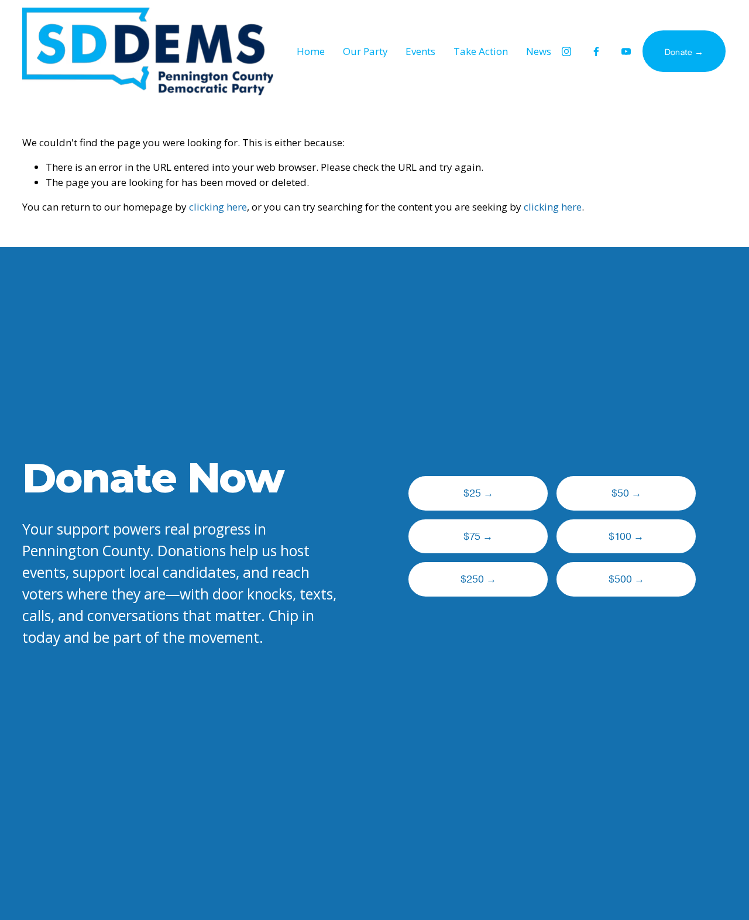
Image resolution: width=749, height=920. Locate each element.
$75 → (478, 536)
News (538, 51)
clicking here (218, 206)
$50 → (626, 493)
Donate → (684, 51)
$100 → (626, 536)
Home (311, 51)
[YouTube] (626, 51)
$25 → (478, 493)
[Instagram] (566, 51)
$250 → (478, 579)
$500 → (626, 579)
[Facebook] (596, 51)
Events (420, 51)
